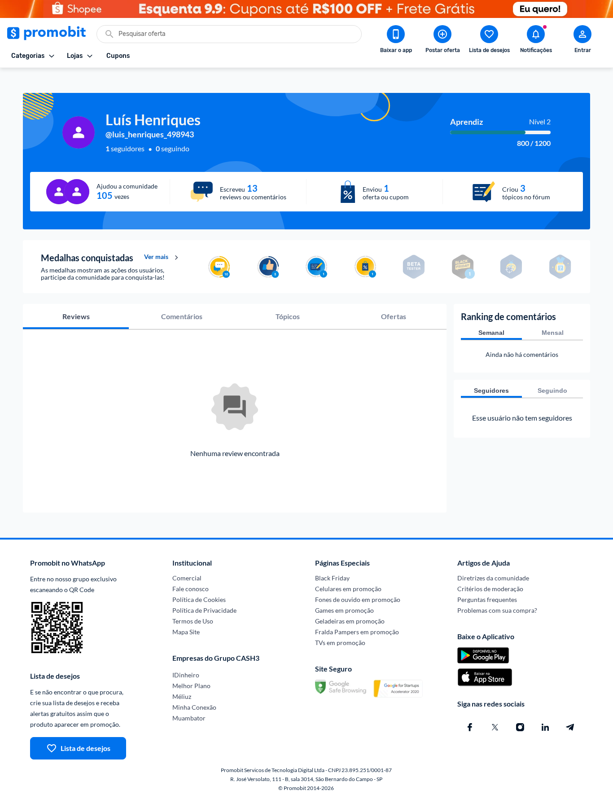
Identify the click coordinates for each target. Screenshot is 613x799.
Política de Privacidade (204, 610)
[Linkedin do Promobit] (545, 727)
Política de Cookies (199, 599)
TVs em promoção (340, 642)
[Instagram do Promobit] (520, 727)
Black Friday (332, 578)
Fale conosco (190, 589)
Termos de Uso (192, 621)
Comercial (186, 578)
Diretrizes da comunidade (493, 578)
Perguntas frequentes (487, 599)
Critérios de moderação (490, 589)
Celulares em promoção (348, 589)
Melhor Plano (191, 685)
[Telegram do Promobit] (570, 727)
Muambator (189, 718)
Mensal (553, 332)
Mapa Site (186, 632)
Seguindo (552, 390)
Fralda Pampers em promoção (357, 632)
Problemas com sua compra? (497, 610)
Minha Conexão (194, 707)
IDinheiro (185, 675)
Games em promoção (344, 610)
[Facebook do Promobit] (469, 727)
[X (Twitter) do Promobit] (495, 727)
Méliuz (181, 696)
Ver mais (156, 256)
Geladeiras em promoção (350, 621)
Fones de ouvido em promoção (357, 599)
